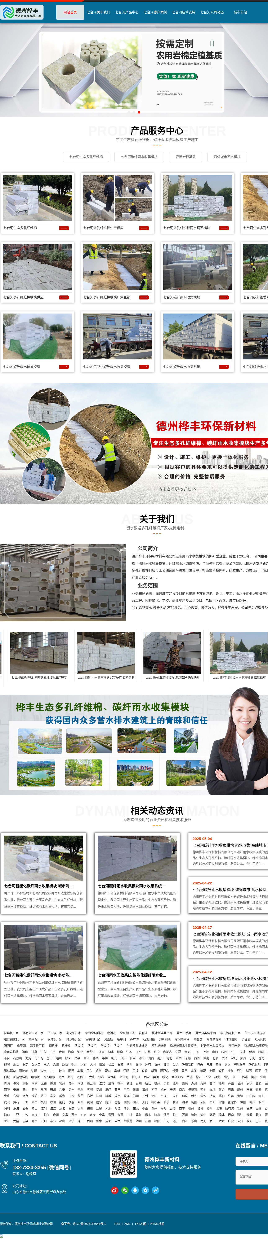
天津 (243, 1052)
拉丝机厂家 (11, 1033)
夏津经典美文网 (162, 1033)
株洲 (176, 1102)
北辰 (215, 1058)
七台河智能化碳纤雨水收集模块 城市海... (38, 886)
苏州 (71, 1083)
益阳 (243, 1102)
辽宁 (157, 1052)
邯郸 (7, 1064)
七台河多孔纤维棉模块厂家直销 (106, 297)
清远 (127, 1108)
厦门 (108, 1089)
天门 (145, 1102)
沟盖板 (108, 1039)
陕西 (224, 1052)
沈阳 (34, 1070)
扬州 (120, 1083)
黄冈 (90, 1102)
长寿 (249, 1114)
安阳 (176, 1096)
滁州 (34, 1089)
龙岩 (163, 1089)
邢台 (16, 1064)
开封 (145, 1096)
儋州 (56, 1114)
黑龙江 (90, 1052)
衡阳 (194, 1102)
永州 (261, 1102)
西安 (147, 1077)
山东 (197, 1052)
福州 (99, 1089)
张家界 (232, 1102)
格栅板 (66, 1045)
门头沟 (39, 1058)
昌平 (77, 1058)
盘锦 (135, 1070)
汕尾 (99, 1108)
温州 (176, 1083)
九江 (212, 1089)
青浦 (7, 1083)
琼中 (176, 1114)
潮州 (154, 1108)
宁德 (173, 1089)
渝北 (222, 1114)
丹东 (89, 1070)
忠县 (25, 1121)
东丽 (188, 1058)
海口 (7, 1114)
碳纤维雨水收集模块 (183, 1045)
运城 (148, 1064)
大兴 (86, 1058)
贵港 (249, 1108)
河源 (108, 1108)
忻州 (157, 1064)
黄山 (25, 1089)
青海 (187, 1052)
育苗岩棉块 (11, 1052)
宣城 (90, 1089)
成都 (108, 1121)
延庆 (123, 1058)
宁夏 (178, 1052)
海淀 (28, 1058)
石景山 (17, 1058)
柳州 (191, 1108)
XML (127, 1223)
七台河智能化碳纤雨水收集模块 (106, 366)
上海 (206, 1052)
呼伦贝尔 (255, 1064)
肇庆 (71, 1108)
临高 (120, 1114)
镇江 (130, 1083)
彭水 (99, 1121)
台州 (240, 1083)
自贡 (117, 1121)
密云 (114, 1058)
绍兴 (203, 1083)
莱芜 (81, 1096)
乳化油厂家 (73, 1033)
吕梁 (176, 1064)
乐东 (148, 1114)
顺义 (68, 1058)
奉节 (53, 1121)
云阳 (44, 1121)
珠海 (16, 1108)
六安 (62, 1089)
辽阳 (126, 1070)
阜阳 (44, 1089)
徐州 (53, 1083)
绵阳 (157, 1121)
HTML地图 (157, 1223)
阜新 (117, 1070)
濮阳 (222, 1096)
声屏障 (134, 1039)
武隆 (16, 1121)
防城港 (229, 1108)
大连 (43, 1070)
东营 (16, 1096)
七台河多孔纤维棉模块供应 (23, 297)
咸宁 (99, 1102)
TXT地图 (140, 1223)
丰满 (212, 1070)
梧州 (210, 1108)
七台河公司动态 (212, 12)
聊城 (108, 1096)
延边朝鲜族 (20, 1077)
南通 (81, 1083)
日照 (71, 1096)
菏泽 (127, 1096)
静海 (261, 1058)
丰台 (7, 1058)
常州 (62, 1083)
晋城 (120, 1064)
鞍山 (62, 1070)
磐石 (249, 1070)
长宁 (208, 1077)
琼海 (47, 1114)
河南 (101, 1052)
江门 (44, 1108)
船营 (203, 1070)
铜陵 (7, 1089)
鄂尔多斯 (240, 1064)
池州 (81, 1089)
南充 (203, 1121)
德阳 (148, 1121)
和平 (132, 1058)
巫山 (62, 1121)
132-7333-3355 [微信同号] (42, 1167)
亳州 (71, 1089)
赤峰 (218, 1064)
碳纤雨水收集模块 (212, 1045)
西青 (197, 1058)
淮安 (102, 1083)
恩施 (117, 1102)
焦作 (203, 1096)
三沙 (25, 1114)
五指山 (36, 1114)
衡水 (74, 1064)
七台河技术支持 (183, 12)
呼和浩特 (188, 1064)
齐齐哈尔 (49, 1077)
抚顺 (71, 1070)
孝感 (71, 1102)
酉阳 (90, 1121)
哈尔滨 (35, 1077)
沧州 (56, 1064)
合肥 (259, 1083)
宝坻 (234, 1058)
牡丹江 (136, 1077)
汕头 (25, 1108)
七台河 (124, 1077)
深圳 (7, 1108)
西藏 (261, 1052)
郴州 (252, 1102)
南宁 (182, 1108)
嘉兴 (185, 1083)
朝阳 (154, 1070)
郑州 (136, 1096)
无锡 (44, 1083)
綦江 (259, 1114)
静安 (217, 1077)
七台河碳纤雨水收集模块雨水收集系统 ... (132, 886)
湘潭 (185, 1102)
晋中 (139, 1064)
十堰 (25, 1102)
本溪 (80, 1070)
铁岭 (145, 1070)
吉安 (249, 1089)
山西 (215, 1052)
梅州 (90, 1108)
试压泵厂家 (55, 1033)
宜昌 (34, 1102)
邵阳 (203, 1102)
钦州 (240, 1108)
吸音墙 (245, 1039)
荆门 (62, 1102)
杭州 (157, 1083)
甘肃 (34, 1052)
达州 (240, 1121)
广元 (166, 1121)
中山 (52, 1070)
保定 (25, 1064)
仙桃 (127, 1102)
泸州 (139, 1121)
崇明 (25, 1083)
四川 (233, 1052)
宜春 (259, 1089)
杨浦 (245, 1077)
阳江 (117, 1108)
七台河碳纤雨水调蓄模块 (21, 366)
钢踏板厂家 (55, 1039)
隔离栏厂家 (36, 1039)
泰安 (53, 1096)
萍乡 (203, 1089)
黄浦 (189, 1077)
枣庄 (7, 1096)
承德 (47, 1064)
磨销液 (111, 1033)
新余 (222, 1089)
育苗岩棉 (234, 1045)
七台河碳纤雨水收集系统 (181, 366)
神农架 (155, 1102)
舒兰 (240, 1070)
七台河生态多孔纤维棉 (20, 228)
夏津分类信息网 (205, 1033)
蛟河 (221, 1070)
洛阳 (154, 1096)
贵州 (62, 1052)
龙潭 (194, 1070)
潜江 (136, 1102)
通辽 (228, 1064)
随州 (108, 1102)
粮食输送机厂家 (14, 1039)
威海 (62, 1096)
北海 (219, 1108)
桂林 (200, 1108)
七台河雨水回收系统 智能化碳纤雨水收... (132, 975)
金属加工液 (127, 1033)
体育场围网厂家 (33, 1033)
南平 (154, 1089)
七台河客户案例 (155, 12)
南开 (160, 1058)
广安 (231, 1121)
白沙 (130, 1114)
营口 (108, 1070)
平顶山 (165, 1096)
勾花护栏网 (214, 1039)
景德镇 (192, 1089)
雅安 (249, 1121)
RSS (117, 1223)
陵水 (157, 1114)
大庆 (92, 1077)
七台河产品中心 (127, 12)
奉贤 (16, 1083)
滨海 (243, 1058)
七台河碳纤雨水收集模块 (181, 297)
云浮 (173, 1108)
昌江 (139, 1114)
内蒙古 (167, 1052)
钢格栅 (53, 1045)
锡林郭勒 (10, 1070)
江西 (138, 1052)
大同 (93, 1064)
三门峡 (250, 1096)
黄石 (16, 1102)
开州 (34, 1121)
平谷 (105, 1058)
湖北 (111, 1052)
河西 (151, 1058)
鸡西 (61, 1077)
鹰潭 (231, 1089)
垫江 (7, 1121)
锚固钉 (8, 1045)
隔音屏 (198, 1039)
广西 (52, 1052)
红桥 (179, 1058)
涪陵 (194, 1114)
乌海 (209, 1064)
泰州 (139, 1083)
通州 (59, 1058)
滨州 (117, 1096)
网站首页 (70, 12)
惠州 (81, 1108)
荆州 (81, 1102)
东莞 (136, 1108)
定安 (93, 1114)
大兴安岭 (177, 1077)
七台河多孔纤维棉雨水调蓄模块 (186, 228)
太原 (83, 1064)
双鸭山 (81, 1077)
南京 (34, 1083)
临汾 (166, 1064)
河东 (142, 1058)
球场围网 (231, 1039)
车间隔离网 (182, 1039)
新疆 (252, 1052)
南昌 (182, 1089)
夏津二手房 (184, 1033)
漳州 (145, 1089)
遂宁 (176, 1121)
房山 (50, 1058)
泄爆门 (92, 1045)
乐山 (194, 1121)
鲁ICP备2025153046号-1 (89, 1223)
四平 (258, 1070)
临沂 (90, 1096)
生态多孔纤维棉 (137, 1045)
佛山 (34, 1108)
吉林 (148, 1052)
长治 (111, 1064)
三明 (127, 1089)
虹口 (235, 1077)
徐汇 (199, 1077)
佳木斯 (111, 1077)
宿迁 (148, 1083)
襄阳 (44, 1102)
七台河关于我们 (98, 12)
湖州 (194, 1083)
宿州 (53, 1089)
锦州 (99, 1070)
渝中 (203, 1114)
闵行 (254, 1077)
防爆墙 (105, 1045)
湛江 (53, 1108)
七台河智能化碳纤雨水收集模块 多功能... (38, 975)
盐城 (111, 1083)
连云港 (91, 1083)
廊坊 (65, 1064)
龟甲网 (121, 1039)
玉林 (259, 1108)
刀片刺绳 (165, 1039)
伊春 (101, 1077)
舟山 (231, 1083)
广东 (43, 1052)
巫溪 (71, 1121)
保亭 (166, 1114)
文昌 (65, 1114)
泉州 (136, 1089)
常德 (222, 1102)
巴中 (259, 1121)
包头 (200, 1064)
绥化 (165, 1077)
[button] (129, 112)
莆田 (117, 1089)
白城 (7, 1077)
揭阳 (163, 1108)
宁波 (166, 1083)
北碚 (212, 1114)
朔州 (130, 1064)
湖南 (120, 1052)
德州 (99, 1096)
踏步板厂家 (73, 1039)
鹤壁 (185, 1096)
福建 (25, 1052)
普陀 (226, 1077)
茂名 (62, 1108)
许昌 (231, 1096)
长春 (175, 1070)
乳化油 (143, 1033)
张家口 (36, 1064)
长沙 (166, 1102)
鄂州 (53, 1102)
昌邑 (184, 1070)
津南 (206, 1058)
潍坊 (34, 1096)
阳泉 (102, 1064)
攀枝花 (128, 1121)
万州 (185, 1114)
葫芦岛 (164, 1070)
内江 (185, 1121)
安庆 (16, 1089)
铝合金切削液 (94, 1033)
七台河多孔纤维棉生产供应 (103, 228)
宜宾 (222, 1121)
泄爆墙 (79, 1045)
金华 (212, 1083)
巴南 (231, 1114)
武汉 (7, 1102)
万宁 (74, 1114)
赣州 (240, 1089)
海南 (71, 1052)
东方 (83, 1114)
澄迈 (111, 1114)
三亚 (16, 1114)
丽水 (249, 1083)
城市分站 (240, 12)
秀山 (81, 1121)
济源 (212, 1096)
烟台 (25, 1096)
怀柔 (96, 1058)
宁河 (252, 1058)
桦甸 (230, 1070)
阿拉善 (23, 1070)
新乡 (194, 1096)
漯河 (240, 1096)
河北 (80, 1052)
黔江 (240, 1114)
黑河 (156, 1077)
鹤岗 (70, 1077)
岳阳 (212, 1102)
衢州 (222, 1083)
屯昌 (102, 1114)
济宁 (44, 1096)
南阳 (261, 1096)
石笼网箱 (149, 1039)
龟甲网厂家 (92, 1039)
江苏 (129, 1052)
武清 (225, 1058)
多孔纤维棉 (158, 1045)
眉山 (212, 1121)
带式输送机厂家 (230, 1033)
